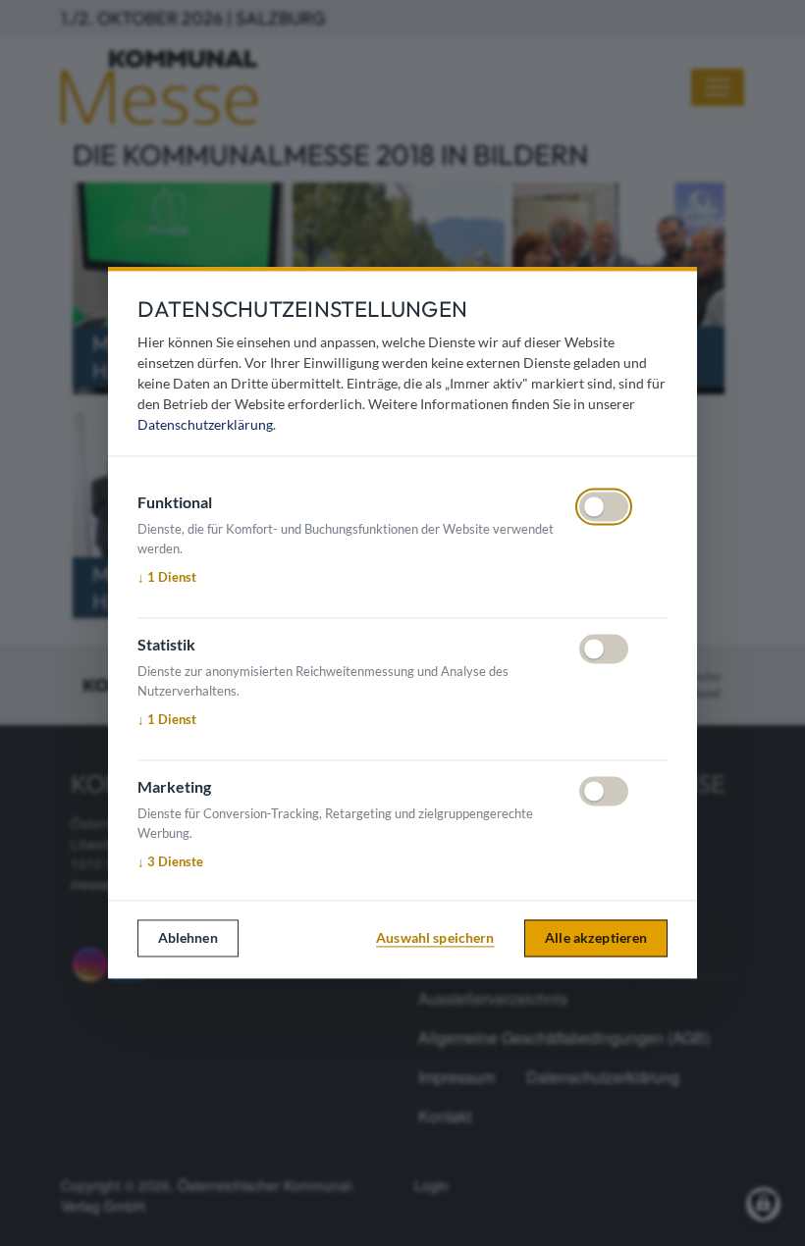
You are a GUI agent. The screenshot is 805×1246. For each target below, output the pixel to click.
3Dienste (170, 861)
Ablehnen (188, 937)
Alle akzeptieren (596, 937)
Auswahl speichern (435, 937)
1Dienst (166, 577)
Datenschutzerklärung (205, 425)
